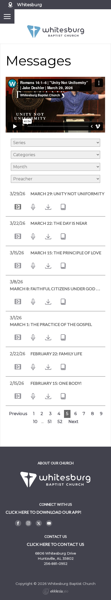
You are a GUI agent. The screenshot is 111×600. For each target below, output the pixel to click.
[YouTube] (49, 523)
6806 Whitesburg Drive (55, 553)
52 (60, 421)
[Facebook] (18, 523)
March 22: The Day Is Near (58, 223)
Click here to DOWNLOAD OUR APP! (43, 512)
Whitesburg (29, 4)
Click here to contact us (55, 544)
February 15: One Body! (56, 383)
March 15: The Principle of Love (65, 252)
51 (50, 421)
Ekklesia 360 (55, 592)
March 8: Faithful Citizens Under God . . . (55, 288)
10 (35, 421)
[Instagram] (28, 523)
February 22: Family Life (56, 353)
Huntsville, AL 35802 (56, 558)
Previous (18, 413)
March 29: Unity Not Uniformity (67, 193)
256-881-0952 (55, 563)
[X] (39, 523)
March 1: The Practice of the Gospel (51, 324)
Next (73, 421)
